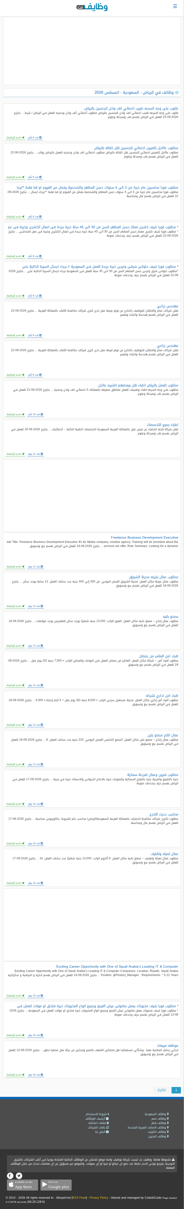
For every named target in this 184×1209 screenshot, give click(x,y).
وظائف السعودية (156, 1114)
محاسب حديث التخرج (164, 814)
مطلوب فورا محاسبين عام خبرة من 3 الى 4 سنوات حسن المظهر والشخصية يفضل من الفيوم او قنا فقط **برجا (97, 187)
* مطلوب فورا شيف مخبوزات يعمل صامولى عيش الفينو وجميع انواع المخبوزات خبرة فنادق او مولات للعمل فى (97, 1006)
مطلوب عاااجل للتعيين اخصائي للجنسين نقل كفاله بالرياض (136, 148)
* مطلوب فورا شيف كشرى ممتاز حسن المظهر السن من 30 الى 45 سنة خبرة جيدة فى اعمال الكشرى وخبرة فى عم (93, 227)
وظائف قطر (159, 1123)
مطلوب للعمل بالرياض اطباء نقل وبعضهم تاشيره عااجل (138, 385)
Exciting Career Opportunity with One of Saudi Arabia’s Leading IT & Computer (117, 966)
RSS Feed (79, 1197)
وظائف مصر (159, 1118)
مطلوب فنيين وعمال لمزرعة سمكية (152, 775)
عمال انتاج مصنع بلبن (163, 735)
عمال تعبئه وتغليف (164, 854)
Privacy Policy (99, 1197)
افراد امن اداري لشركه (162, 695)
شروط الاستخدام (97, 1114)
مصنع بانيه (170, 616)
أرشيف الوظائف (95, 1118)
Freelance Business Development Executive (144, 537)
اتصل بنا (100, 1131)
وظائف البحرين (157, 1136)
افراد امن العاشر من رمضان (158, 656)
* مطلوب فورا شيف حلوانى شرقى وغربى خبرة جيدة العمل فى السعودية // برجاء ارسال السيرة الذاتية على (100, 266)
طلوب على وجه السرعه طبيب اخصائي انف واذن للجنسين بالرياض (131, 108)
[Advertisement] (92, 51)
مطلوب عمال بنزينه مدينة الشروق (153, 577)
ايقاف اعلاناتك (97, 1123)
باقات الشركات (97, 1127)
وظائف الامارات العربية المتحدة (147, 1127)
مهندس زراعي (167, 306)
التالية (162, 1090)
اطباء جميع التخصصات (162, 425)
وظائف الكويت (157, 1131)
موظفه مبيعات (167, 1045)
